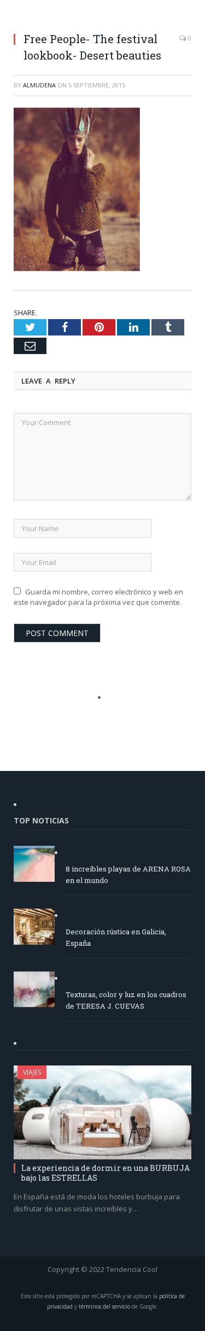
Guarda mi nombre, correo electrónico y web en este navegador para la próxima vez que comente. (98, 597)
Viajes (32, 1072)
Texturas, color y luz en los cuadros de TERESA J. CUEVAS (126, 1000)
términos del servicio (104, 1306)
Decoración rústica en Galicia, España (116, 937)
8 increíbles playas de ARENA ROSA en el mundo (128, 874)
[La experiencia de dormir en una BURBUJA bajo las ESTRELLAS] (102, 1112)
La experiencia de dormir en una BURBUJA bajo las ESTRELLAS (105, 1173)
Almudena (39, 85)
